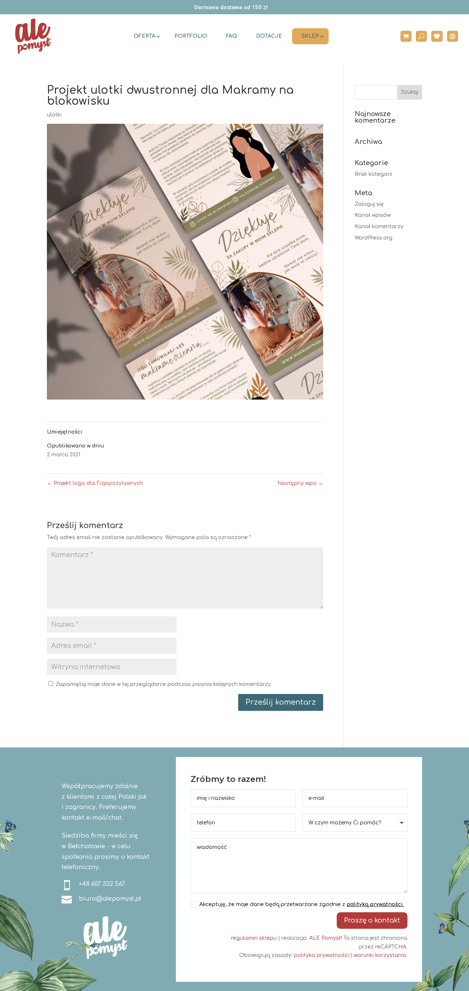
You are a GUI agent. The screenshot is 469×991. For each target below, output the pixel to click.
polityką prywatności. (375, 904)
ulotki (54, 115)
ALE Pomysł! (325, 938)
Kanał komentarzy (379, 226)
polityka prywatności (321, 955)
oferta (144, 36)
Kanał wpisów (373, 215)
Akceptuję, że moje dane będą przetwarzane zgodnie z (301, 904)
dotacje (269, 36)
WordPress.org (373, 238)
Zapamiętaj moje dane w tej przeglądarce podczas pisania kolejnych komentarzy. (164, 684)
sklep (310, 36)
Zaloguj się (369, 204)
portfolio (190, 36)
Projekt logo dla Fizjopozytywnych (95, 483)
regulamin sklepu (254, 938)
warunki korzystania (380, 955)
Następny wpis (300, 483)
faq (231, 36)
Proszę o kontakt (372, 920)
